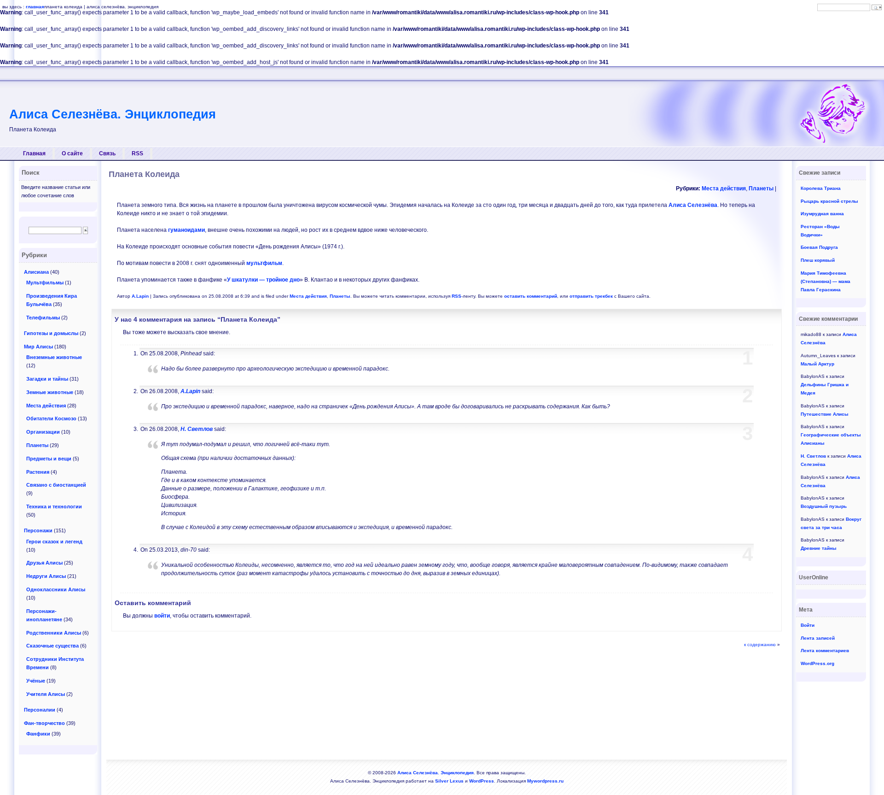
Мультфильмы (45, 282)
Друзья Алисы (44, 562)
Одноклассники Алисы (55, 589)
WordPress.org (817, 663)
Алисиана (36, 272)
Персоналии (39, 710)
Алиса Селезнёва (693, 205)
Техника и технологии (54, 506)
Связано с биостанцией (56, 485)
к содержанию (760, 644)
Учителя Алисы (45, 694)
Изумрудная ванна (822, 213)
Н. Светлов (196, 429)
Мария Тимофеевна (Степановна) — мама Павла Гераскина (825, 281)
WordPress (481, 780)
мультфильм (264, 263)
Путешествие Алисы (825, 414)
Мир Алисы (38, 346)
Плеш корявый (818, 260)
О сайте (72, 153)
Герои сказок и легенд (54, 541)
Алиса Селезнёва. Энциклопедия (112, 114)
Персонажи (38, 530)
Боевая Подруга (819, 247)
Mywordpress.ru (545, 780)
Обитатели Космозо (51, 418)
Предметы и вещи (48, 458)
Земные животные (49, 392)
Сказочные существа (52, 645)
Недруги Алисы (46, 576)
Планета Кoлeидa (144, 174)
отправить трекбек (591, 296)
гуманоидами (186, 230)
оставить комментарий (530, 296)
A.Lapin (140, 296)
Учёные (35, 680)
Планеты (761, 188)
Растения (37, 472)
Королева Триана (821, 188)
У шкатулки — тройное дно (263, 280)
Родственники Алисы (53, 633)
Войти (807, 625)
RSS (137, 153)
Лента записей (818, 638)
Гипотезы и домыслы (51, 333)
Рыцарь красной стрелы (829, 201)
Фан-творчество (44, 723)
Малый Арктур (817, 363)
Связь (107, 153)
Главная (34, 153)
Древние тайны (819, 548)
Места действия (724, 188)
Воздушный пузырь (824, 506)
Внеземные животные (54, 357)
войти (162, 615)
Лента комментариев (825, 650)
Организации (43, 432)
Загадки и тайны (47, 379)
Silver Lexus (449, 780)
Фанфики (38, 733)
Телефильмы (43, 317)
